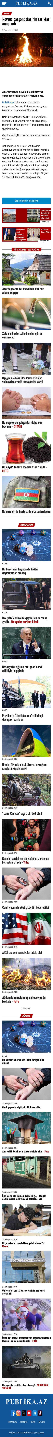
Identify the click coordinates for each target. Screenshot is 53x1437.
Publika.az (8, 102)
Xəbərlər (23, 1421)
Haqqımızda (12, 1421)
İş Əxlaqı (42, 1421)
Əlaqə (33, 1421)
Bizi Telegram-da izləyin (26, 200)
